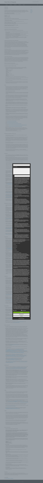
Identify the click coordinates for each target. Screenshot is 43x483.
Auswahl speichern (21, 314)
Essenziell (15, 310)
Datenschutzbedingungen (21, 318)
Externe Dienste (24, 310)
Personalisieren (21, 317)
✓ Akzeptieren (21, 312)
